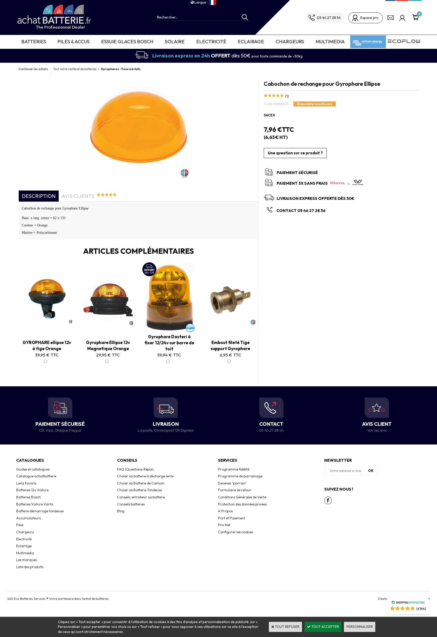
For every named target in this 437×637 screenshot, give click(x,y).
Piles (19, 525)
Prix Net (224, 525)
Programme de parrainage (240, 476)
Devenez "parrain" (232, 483)
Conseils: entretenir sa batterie (141, 497)
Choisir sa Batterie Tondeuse (139, 490)
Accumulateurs (28, 518)
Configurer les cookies (235, 532)
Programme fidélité (233, 469)
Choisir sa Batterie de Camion (140, 483)
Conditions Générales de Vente (242, 497)
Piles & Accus (73, 41)
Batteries (33, 41)
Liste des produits (29, 567)
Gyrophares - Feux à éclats (120, 69)
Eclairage (251, 41)
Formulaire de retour (234, 490)
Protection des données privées (242, 504)
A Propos (225, 511)
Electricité (211, 41)
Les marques (26, 560)
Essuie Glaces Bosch (127, 41)
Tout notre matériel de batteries (74, 69)
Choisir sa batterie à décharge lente (145, 476)
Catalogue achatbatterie (36, 476)
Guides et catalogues (33, 469)
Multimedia (330, 41)
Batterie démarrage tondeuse (39, 511)
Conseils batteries (131, 504)
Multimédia (25, 553)
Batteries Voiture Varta (34, 504)
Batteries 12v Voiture (32, 490)
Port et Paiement (231, 518)
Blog (120, 511)
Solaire (175, 41)
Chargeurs (290, 41)
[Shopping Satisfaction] (407, 603)
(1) (287, 96)
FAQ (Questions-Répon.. (136, 469)
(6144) (421, 608)
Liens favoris (26, 483)
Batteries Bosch (28, 497)
